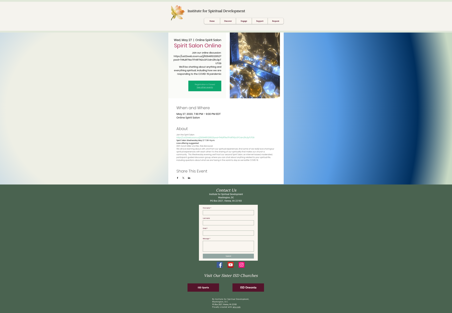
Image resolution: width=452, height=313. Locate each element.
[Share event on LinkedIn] (189, 178)
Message (206, 239)
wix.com (237, 307)
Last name (206, 218)
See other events (205, 87)
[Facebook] (220, 265)
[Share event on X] (183, 178)
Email (205, 228)
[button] (276, 21)
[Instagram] (241, 265)
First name (207, 208)
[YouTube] (231, 265)
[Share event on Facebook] (177, 178)
